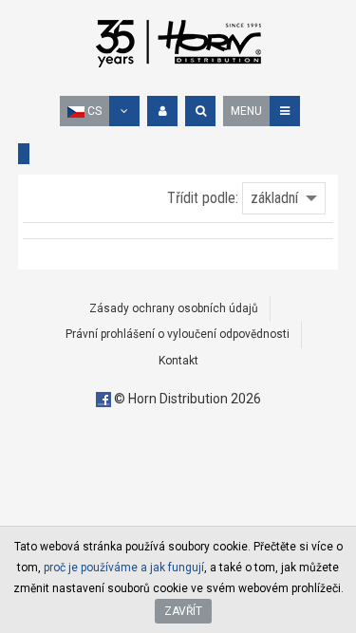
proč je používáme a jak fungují (124, 567)
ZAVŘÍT (183, 611)
